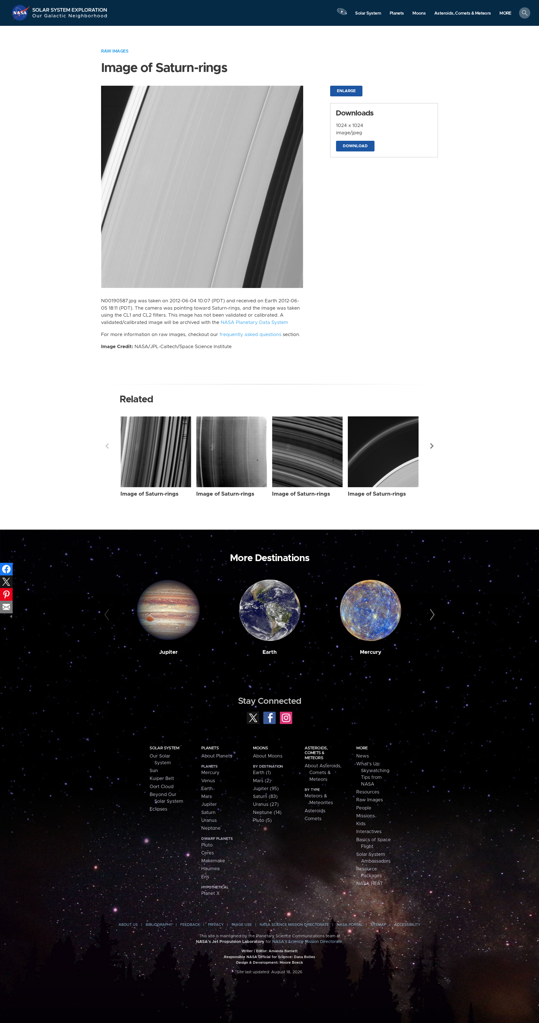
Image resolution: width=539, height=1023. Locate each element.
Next (432, 446)
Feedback (190, 925)
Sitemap (378, 925)
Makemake (213, 861)
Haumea (210, 869)
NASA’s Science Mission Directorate (307, 942)
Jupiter (168, 652)
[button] (505, 13)
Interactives (369, 831)
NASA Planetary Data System (254, 322)
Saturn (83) (265, 796)
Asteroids (315, 811)
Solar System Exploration (70, 8)
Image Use (242, 925)
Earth (269, 652)
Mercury (370, 652)
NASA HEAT (369, 883)
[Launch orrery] (342, 14)
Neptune (211, 828)
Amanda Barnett (283, 951)
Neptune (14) (267, 812)
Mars (206, 796)
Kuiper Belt (162, 778)
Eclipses (158, 809)
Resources (367, 792)
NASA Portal (350, 925)
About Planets (216, 756)
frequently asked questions (250, 334)
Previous (107, 446)
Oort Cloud (161, 786)
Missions (365, 816)
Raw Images (114, 51)
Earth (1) (262, 772)
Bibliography (159, 925)
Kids (361, 824)
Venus (208, 781)
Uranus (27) (266, 804)
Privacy (216, 925)
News (362, 756)
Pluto (207, 845)
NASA (21, 12)
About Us (128, 925)
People (363, 808)
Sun (154, 770)
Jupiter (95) (266, 788)
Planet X (210, 893)
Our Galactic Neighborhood (70, 17)
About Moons (267, 756)
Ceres (207, 853)
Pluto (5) (262, 820)
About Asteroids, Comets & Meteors (323, 773)
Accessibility (407, 925)
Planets (210, 748)
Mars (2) (262, 781)
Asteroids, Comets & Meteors (316, 753)
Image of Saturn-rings (149, 494)
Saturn (208, 812)
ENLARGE (346, 91)
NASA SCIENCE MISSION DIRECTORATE (294, 925)
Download (355, 146)
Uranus (209, 820)
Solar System (164, 748)
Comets (313, 818)
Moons (260, 748)
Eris (205, 877)
